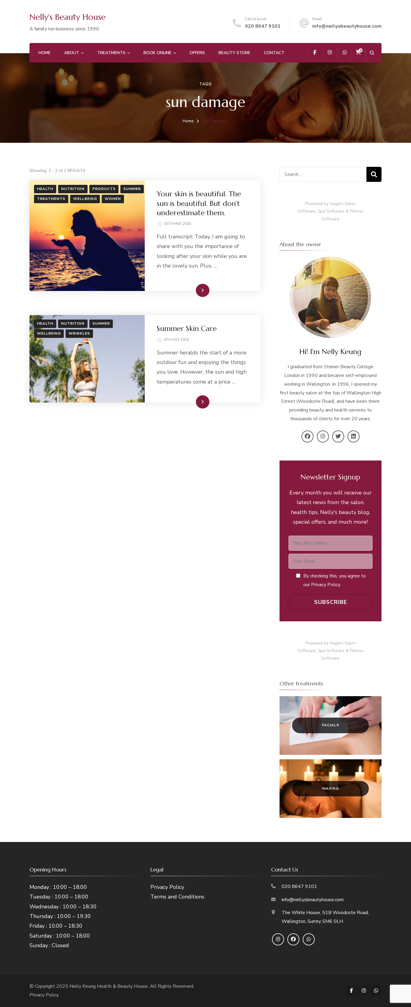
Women (113, 198)
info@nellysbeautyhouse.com (347, 26)
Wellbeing (85, 198)
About (71, 53)
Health (45, 188)
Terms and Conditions (177, 896)
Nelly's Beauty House (67, 17)
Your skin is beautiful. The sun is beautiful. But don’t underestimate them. (199, 203)
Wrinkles (79, 333)
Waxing (330, 788)
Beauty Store (234, 53)
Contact (274, 53)
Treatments (111, 53)
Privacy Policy (167, 887)
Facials (330, 725)
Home (45, 53)
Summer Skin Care (187, 328)
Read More (192, 290)
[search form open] (372, 53)
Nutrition (73, 188)
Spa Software (331, 211)
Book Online (158, 53)
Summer (132, 188)
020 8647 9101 (262, 26)
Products (104, 188)
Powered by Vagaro (324, 204)
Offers (197, 53)
